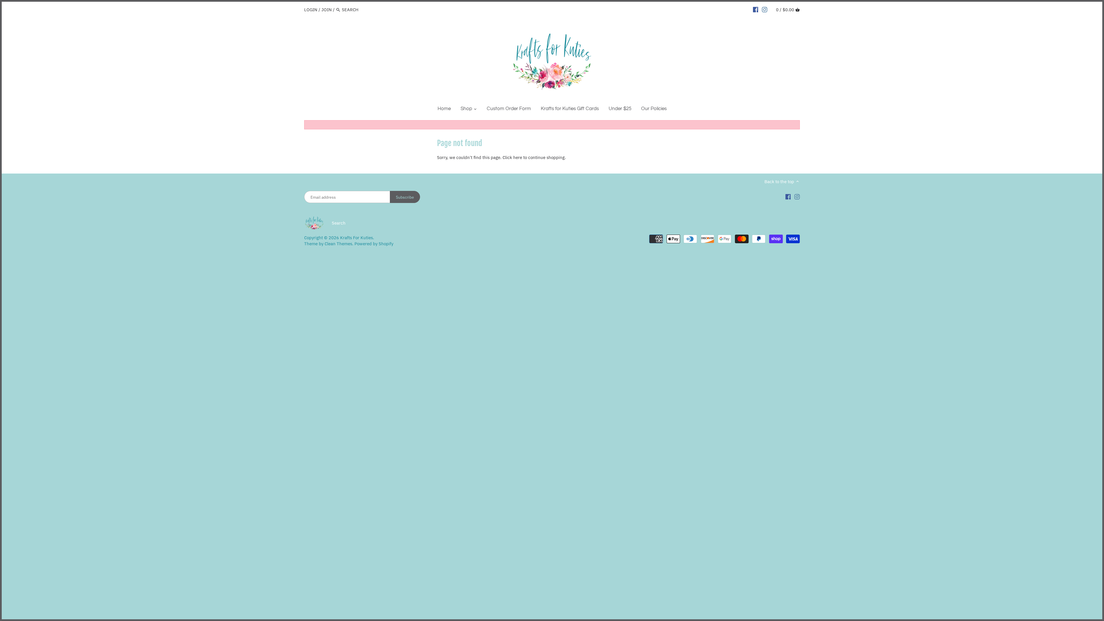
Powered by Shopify (373, 243)
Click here (512, 157)
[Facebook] (755, 9)
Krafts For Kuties (356, 237)
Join (326, 9)
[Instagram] (764, 9)
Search (339, 223)
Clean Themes (338, 243)
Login (310, 9)
